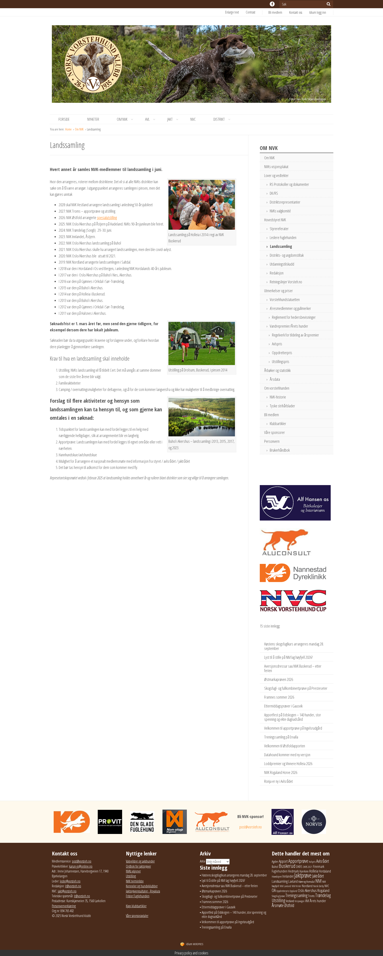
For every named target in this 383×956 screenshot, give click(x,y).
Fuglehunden (279, 871)
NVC (193, 119)
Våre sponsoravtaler (137, 915)
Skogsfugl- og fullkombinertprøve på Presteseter (295, 688)
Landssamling (281, 246)
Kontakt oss (295, 12)
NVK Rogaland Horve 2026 (280, 772)
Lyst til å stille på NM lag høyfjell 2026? (288, 657)
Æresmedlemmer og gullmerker (290, 308)
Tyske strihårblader (282, 405)
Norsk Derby (318, 886)
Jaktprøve (302, 875)
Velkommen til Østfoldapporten (284, 745)
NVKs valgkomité (280, 211)
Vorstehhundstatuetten (285, 299)
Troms (311, 896)
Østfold (289, 905)
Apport (283, 861)
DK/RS (274, 193)
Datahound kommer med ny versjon (287, 754)
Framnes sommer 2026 (279, 697)
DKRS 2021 (307, 867)
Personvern (271, 441)
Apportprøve (298, 860)
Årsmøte (278, 905)
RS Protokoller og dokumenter (289, 184)
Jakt (170, 119)
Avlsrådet (322, 861)
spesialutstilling (107, 217)
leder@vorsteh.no (70, 881)
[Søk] (328, 4)
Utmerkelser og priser (278, 290)
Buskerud (287, 865)
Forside (64, 119)
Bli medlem (275, 12)
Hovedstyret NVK (275, 219)
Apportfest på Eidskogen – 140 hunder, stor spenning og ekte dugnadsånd (292, 717)
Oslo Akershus (307, 890)
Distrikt (219, 119)
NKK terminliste (135, 881)
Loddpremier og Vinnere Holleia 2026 (288, 763)
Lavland (293, 881)
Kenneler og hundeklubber (142, 886)
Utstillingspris (280, 361)
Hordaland (325, 871)
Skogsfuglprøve (278, 896)
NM (318, 880)
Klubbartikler (278, 423)
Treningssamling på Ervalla (281, 737)
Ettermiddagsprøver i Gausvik (283, 706)
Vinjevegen (300, 901)
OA (274, 890)
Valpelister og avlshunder (140, 861)
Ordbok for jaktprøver (138, 866)
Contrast (250, 12)
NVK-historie (278, 397)
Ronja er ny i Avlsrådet (278, 781)
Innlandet (288, 876)
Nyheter (93, 119)
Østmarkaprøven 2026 (278, 679)
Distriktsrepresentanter (285, 202)
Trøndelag (323, 895)
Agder (275, 861)
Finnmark (318, 866)
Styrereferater (279, 228)
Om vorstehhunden (276, 388)
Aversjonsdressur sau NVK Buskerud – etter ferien (292, 668)
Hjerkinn (304, 871)
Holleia (313, 871)
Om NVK (122, 119)
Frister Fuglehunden (137, 896)
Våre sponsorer (274, 432)
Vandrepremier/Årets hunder (289, 326)
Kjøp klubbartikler (136, 906)
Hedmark (293, 871)
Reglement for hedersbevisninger (294, 317)
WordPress (194, 944)
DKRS (299, 866)
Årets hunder (318, 900)
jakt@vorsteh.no (67, 891)
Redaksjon (276, 273)
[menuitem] (278, 12)
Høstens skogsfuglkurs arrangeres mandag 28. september (294, 646)
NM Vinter (296, 886)
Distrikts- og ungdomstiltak (287, 255)
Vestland (290, 901)
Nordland (307, 886)
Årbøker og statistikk (277, 370)
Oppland (293, 891)
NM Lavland (285, 886)
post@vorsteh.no (250, 827)
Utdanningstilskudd (282, 264)
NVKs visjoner (133, 871)
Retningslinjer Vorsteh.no (286, 281)
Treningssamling (296, 895)
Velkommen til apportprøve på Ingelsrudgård (293, 728)
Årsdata (275, 379)
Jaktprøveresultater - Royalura (143, 891)
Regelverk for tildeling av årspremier (295, 335)
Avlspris (277, 343)
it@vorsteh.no (73, 886)
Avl (147, 119)
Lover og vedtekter (276, 175)
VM (307, 900)
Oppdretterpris (282, 352)
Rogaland (323, 890)
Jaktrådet (318, 876)
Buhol (275, 866)
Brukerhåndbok (280, 450)
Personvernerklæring (64, 906)
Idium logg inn (317, 12)
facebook (272, 4)
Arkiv (202, 861)
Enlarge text (232, 12)
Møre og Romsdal (306, 882)
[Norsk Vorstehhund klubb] (191, 65)
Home (68, 129)
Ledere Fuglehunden (283, 237)
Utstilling (131, 876)
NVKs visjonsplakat (276, 166)
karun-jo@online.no (80, 866)
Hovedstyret (277, 876)
